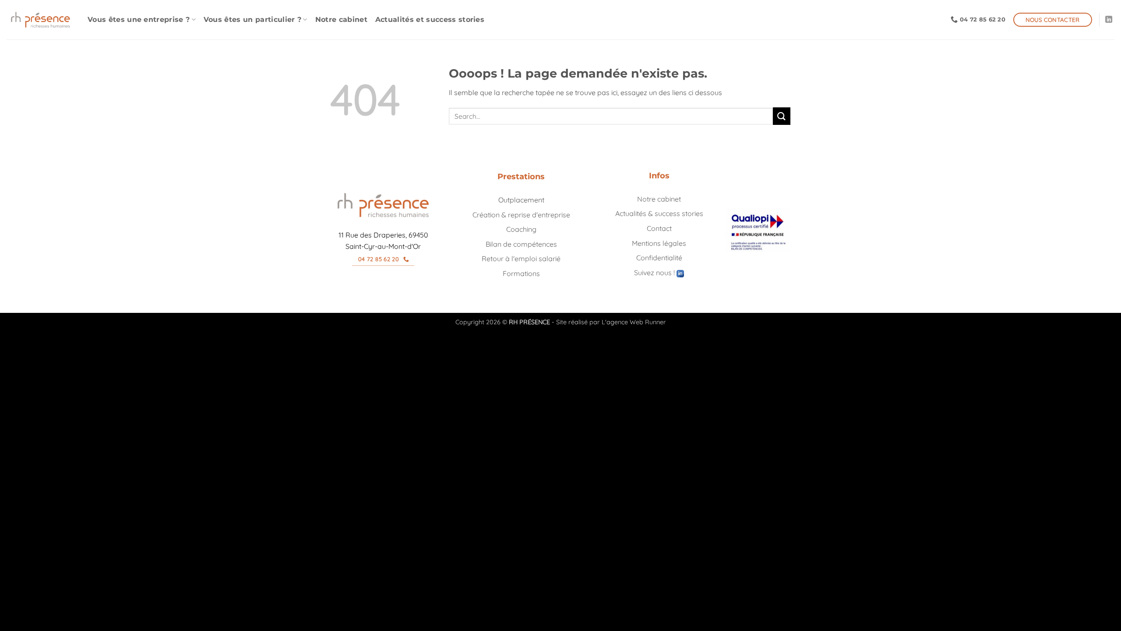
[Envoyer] (781, 115)
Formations (521, 273)
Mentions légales (659, 243)
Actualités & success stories (659, 213)
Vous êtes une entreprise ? (139, 19)
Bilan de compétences (521, 244)
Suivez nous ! (655, 272)
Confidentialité (659, 257)
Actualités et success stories (429, 19)
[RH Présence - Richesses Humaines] (40, 19)
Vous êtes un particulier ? (252, 19)
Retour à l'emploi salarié (521, 258)
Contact (659, 228)
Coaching (521, 229)
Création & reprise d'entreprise (521, 214)
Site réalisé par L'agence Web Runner (611, 322)
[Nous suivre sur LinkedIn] (1108, 20)
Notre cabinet (341, 19)
